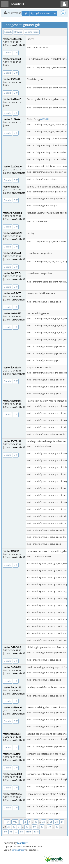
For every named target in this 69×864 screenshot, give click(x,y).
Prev (15, 821)
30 (14, 826)
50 (34, 826)
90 (5, 831)
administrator (18, 849)
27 (62, 821)
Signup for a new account (43, 13)
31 (19, 826)
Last (36, 831)
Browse (18, 31)
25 (51, 821)
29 (8, 826)
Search (8, 31)
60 (42, 826)
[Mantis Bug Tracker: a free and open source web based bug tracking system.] (53, 858)
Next (28, 831)
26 (56, 821)
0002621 (44, 119)
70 (49, 826)
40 (27, 826)
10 (36, 821)
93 (21, 831)
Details (7, 52)
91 (11, 831)
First (7, 821)
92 (16, 831)
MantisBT (22, 843)
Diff (15, 52)
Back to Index (31, 31)
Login (25, 13)
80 (57, 826)
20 (43, 821)
